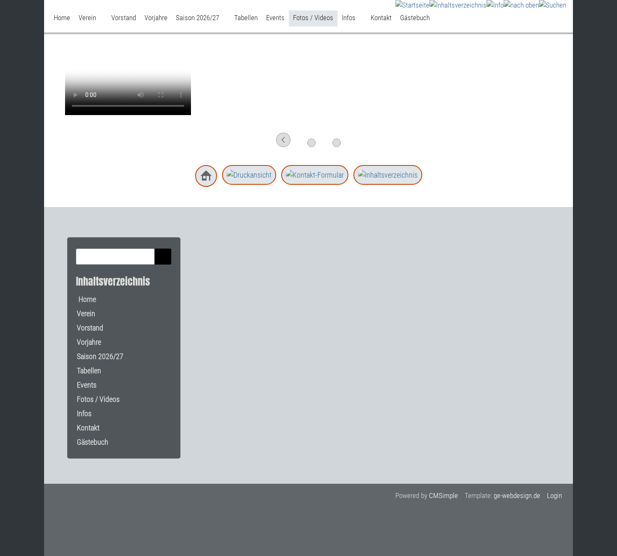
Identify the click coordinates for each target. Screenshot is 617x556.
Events (87, 384)
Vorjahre (89, 342)
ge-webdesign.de (517, 495)
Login (554, 495)
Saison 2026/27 (100, 356)
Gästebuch (92, 442)
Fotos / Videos (98, 399)
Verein (86, 313)
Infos (84, 413)
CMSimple (443, 495)
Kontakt (88, 427)
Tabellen (89, 370)
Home (86, 299)
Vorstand (90, 327)
